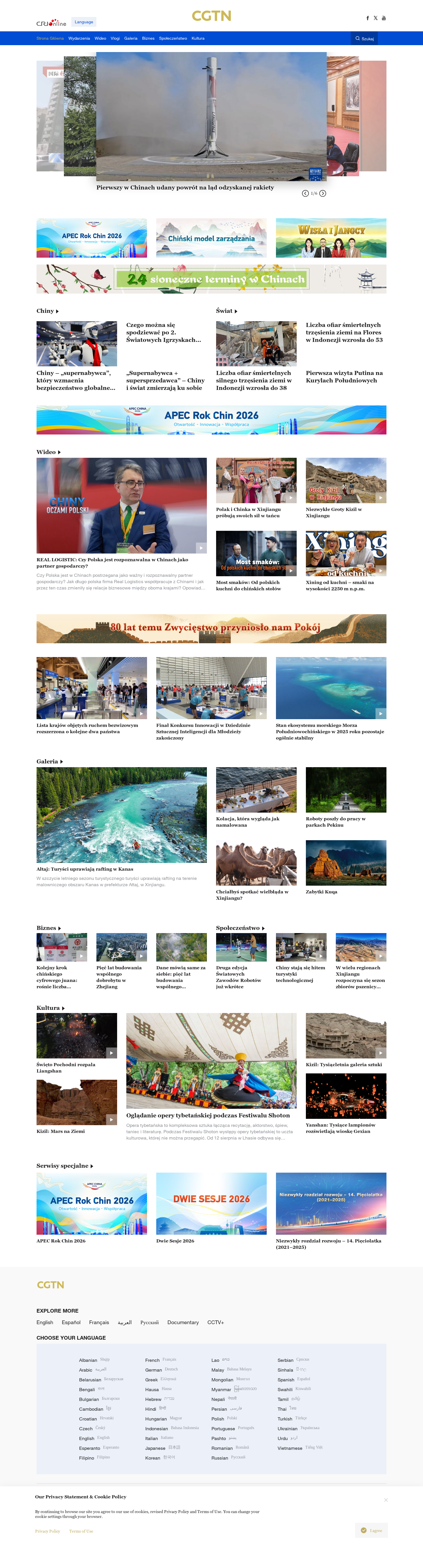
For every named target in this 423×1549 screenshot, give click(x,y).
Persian (227, 1409)
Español (71, 1322)
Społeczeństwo (238, 927)
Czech (92, 1428)
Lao (221, 1360)
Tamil (289, 1399)
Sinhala (292, 1370)
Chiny (45, 310)
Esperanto (99, 1448)
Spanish (294, 1380)
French (160, 1360)
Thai (287, 1409)
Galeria (47, 761)
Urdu (288, 1438)
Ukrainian (298, 1428)
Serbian (293, 1360)
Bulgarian (99, 1399)
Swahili (294, 1389)
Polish (224, 1419)
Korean (160, 1458)
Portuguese (233, 1428)
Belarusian (101, 1380)
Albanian (94, 1360)
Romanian (230, 1448)
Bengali (91, 1389)
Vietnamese (300, 1448)
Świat (224, 310)
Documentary (183, 1322)
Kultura (48, 1007)
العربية (125, 1322)
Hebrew (159, 1399)
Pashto (224, 1438)
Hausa (158, 1389)
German (161, 1370)
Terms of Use (81, 1531)
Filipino (94, 1458)
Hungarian (163, 1419)
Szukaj (368, 38)
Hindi (155, 1409)
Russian (228, 1458)
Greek (160, 1380)
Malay (231, 1370)
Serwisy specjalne (62, 1165)
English (45, 1322)
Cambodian (95, 1409)
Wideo (46, 452)
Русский (149, 1322)
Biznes (46, 927)
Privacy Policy (47, 1531)
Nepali (224, 1399)
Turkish (292, 1419)
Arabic (92, 1370)
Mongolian (231, 1380)
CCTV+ (215, 1322)
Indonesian (172, 1428)
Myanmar (234, 1389)
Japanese (162, 1448)
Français (99, 1322)
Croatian (96, 1419)
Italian (159, 1438)
